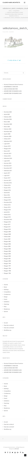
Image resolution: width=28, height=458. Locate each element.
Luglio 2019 (7, 143)
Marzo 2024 (7, 121)
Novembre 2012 (8, 219)
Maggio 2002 (7, 256)
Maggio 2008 (7, 234)
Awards (6, 284)
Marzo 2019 (7, 151)
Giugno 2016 (7, 187)
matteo (12, 31)
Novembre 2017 (8, 168)
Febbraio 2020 (7, 136)
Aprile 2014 (7, 212)
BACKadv (17, 448)
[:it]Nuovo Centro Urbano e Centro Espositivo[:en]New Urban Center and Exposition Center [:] (14, 14)
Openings (6, 304)
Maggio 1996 (7, 268)
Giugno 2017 (7, 178)
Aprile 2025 (7, 114)
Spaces (6, 311)
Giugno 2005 (7, 246)
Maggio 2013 (7, 217)
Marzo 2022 (7, 126)
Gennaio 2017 (7, 180)
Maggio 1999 (7, 263)
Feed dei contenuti (9, 325)
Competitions (16, 10)
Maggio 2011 (7, 226)
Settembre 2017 (8, 170)
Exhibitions (6, 301)
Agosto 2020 (7, 134)
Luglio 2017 (7, 175)
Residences (7, 309)
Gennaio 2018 (7, 163)
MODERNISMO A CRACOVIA (11, 86)
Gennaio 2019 (7, 153)
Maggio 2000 (7, 261)
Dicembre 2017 (8, 165)
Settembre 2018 (8, 158)
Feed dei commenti (9, 327)
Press (5, 306)
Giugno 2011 (7, 224)
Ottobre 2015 (7, 197)
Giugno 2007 (7, 239)
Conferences (7, 294)
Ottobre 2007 (7, 236)
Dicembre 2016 (8, 183)
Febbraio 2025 (7, 117)
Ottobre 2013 (7, 214)
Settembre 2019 (8, 141)
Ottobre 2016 (7, 185)
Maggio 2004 (7, 251)
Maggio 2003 (7, 253)
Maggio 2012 (7, 222)
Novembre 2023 (8, 124)
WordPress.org (7, 330)
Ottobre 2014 (7, 205)
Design (5, 297)
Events (5, 299)
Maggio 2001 (7, 258)
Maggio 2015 (7, 200)
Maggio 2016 (7, 190)
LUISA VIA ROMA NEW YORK (11, 89)
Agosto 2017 (7, 173)
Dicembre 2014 (8, 202)
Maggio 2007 (7, 241)
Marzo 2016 (7, 195)
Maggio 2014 (7, 209)
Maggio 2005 (7, 249)
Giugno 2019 (7, 146)
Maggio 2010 (7, 229)
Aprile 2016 (7, 192)
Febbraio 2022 (7, 129)
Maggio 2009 (7, 231)
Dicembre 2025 (8, 112)
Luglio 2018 (7, 161)
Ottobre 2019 (7, 139)
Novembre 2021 (8, 131)
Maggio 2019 (7, 148)
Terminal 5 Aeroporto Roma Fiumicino (13, 84)
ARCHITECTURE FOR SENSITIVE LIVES (13, 91)
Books (5, 287)
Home (10, 10)
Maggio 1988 (7, 270)
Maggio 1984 (7, 273)
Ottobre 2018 (7, 156)
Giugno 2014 (7, 207)
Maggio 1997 (7, 266)
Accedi (6, 323)
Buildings (6, 289)
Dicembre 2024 (8, 119)
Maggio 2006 (7, 244)
